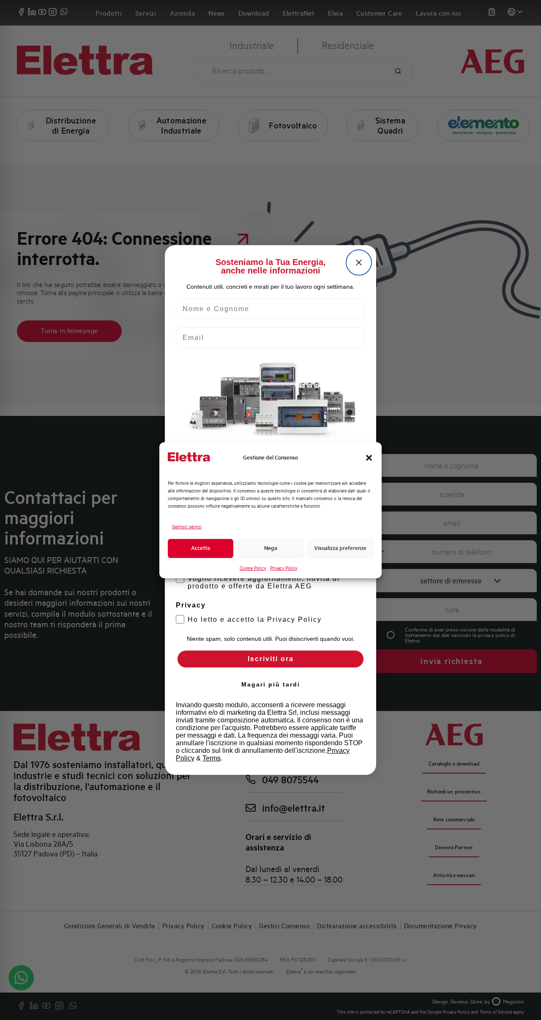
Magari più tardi (270, 684)
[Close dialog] (359, 262)
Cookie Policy (253, 568)
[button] (369, 458)
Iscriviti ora (271, 658)
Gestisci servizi (187, 527)
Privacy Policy (283, 568)
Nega (270, 548)
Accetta (200, 548)
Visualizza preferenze (340, 548)
